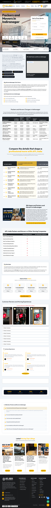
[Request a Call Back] (48, 505)
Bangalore (41, 482)
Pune (40, 487)
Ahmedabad (42, 491)
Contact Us (39, 6)
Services (23, 6)
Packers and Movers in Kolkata (43, 457)
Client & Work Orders (34, 485)
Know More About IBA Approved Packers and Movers (36, 223)
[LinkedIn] (44, 497)
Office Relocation (22, 481)
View (8, 291)
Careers (33, 495)
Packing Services (22, 486)
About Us (18, 6)
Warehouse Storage (23, 487)
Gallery (32, 6)
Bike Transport (22, 484)
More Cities (41, 492)
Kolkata (41, 489)
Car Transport (22, 482)
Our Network (28, 6)
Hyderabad (41, 484)
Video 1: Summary (7, 327)
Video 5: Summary (7, 338)
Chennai (41, 486)
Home (14, 6)
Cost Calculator (34, 482)
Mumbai (41, 481)
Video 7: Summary (7, 344)
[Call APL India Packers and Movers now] (48, 498)
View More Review (25, 373)
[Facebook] (39, 497)
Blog (36, 6)
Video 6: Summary (7, 341)
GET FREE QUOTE (39, 34)
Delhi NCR (41, 479)
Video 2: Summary (7, 330)
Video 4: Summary (7, 336)
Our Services (34, 487)
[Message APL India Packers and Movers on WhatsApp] (48, 501)
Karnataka (7, 34)
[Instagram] (42, 497)
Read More (7, 470)
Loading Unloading (23, 489)
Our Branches (34, 490)
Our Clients (33, 492)
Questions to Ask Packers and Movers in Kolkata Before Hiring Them (19, 458)
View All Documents (25, 296)
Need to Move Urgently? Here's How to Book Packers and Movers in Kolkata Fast (7, 459)
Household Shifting (23, 479)
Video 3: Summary (7, 333)
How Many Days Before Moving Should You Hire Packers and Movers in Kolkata (31, 459)
